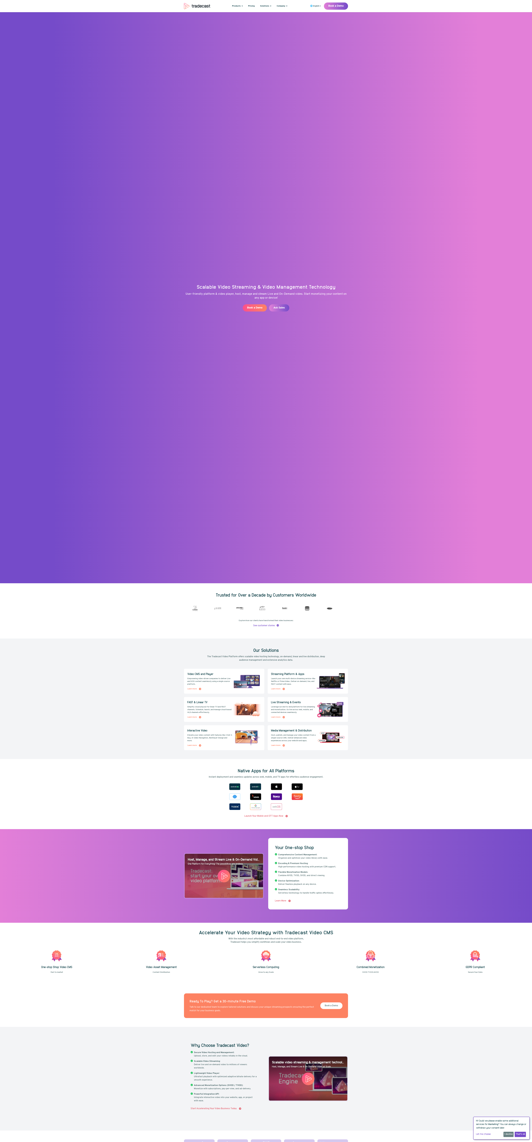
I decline (508, 1134)
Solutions (265, 6)
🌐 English (315, 6)
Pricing (251, 6)
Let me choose (483, 1134)
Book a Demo (336, 6)
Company (282, 6)
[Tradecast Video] (197, 6)
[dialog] (501, 1128)
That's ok (520, 1134)
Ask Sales (220, 312)
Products (237, 6)
